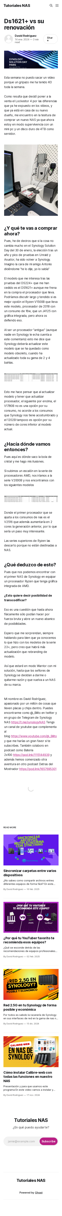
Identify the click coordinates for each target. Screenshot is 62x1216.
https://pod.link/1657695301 (37, 769)
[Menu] (57, 5)
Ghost (39, 1192)
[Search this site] (51, 5)
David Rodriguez (26, 35)
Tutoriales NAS (16, 5)
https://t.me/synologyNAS (28, 722)
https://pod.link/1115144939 (31, 755)
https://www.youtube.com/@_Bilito (34, 736)
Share (50, 39)
